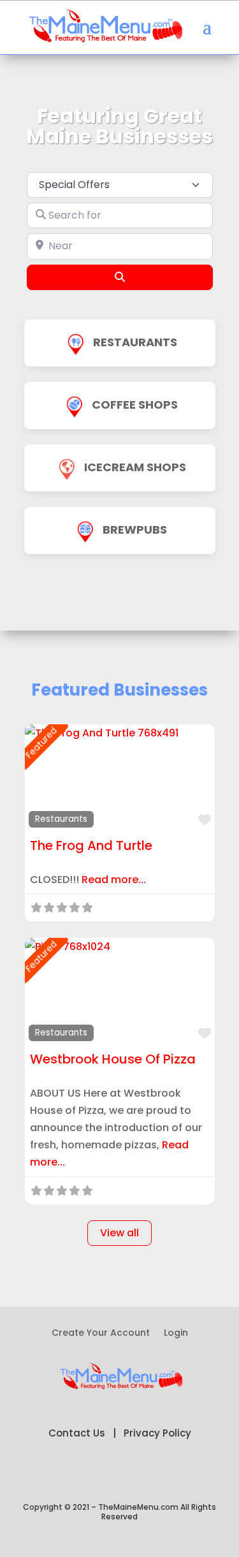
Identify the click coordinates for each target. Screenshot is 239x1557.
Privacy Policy (157, 1433)
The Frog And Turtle (91, 845)
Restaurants (135, 342)
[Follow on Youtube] (145, 1474)
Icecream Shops (135, 467)
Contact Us (76, 1433)
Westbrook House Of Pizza (113, 1059)
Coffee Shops (135, 405)
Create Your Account (101, 1333)
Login (176, 1333)
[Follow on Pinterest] (120, 1474)
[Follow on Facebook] (69, 1474)
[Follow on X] (94, 1474)
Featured (41, 742)
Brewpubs (135, 529)
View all (119, 1232)
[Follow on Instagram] (171, 1474)
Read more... (114, 879)
